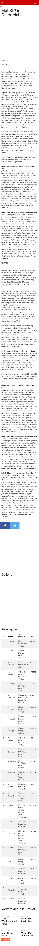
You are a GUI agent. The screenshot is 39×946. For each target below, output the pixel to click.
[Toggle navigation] (34, 3)
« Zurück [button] (6, 939)
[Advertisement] (19, 37)
